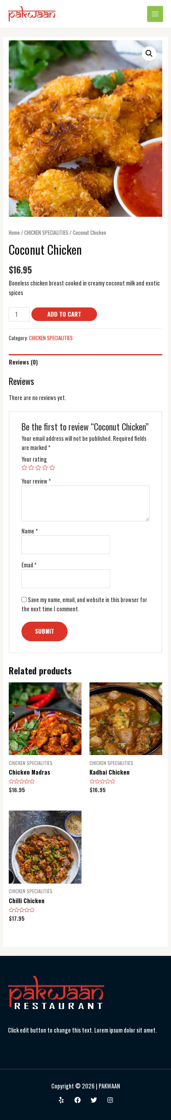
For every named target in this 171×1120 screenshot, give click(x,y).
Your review (36, 481)
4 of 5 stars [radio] (45, 468)
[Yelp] (61, 1100)
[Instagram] (110, 1100)
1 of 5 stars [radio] (24, 468)
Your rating (34, 459)
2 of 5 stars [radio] (31, 468)
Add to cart (64, 314)
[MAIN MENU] (155, 14)
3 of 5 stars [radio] (38, 468)
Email (29, 565)
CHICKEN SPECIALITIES (46, 232)
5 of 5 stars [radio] (52, 468)
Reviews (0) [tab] (23, 362)
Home (14, 232)
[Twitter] (94, 1100)
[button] (149, 53)
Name (29, 531)
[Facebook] (77, 1100)
